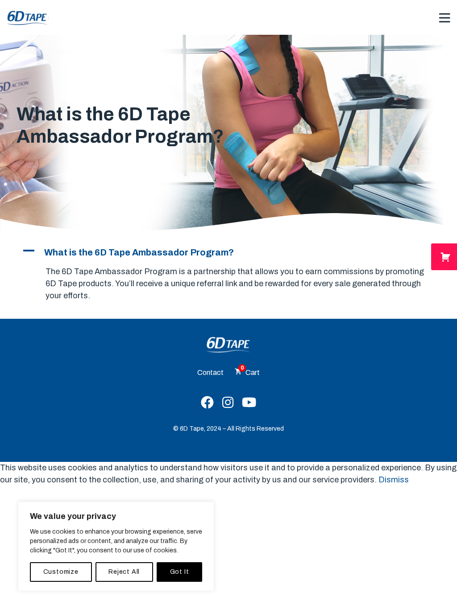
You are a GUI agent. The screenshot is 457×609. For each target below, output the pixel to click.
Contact (210, 372)
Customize (61, 571)
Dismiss (393, 479)
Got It (179, 571)
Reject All (124, 571)
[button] (228, 252)
